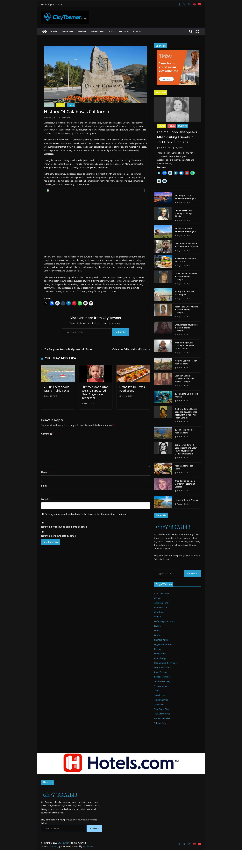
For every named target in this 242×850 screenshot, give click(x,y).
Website (45, 499)
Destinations (97, 31)
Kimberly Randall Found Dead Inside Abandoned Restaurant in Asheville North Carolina (186, 413)
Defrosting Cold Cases (164, 621)
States (122, 31)
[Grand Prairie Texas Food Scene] (133, 366)
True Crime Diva (161, 709)
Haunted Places (161, 639)
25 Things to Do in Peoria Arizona (186, 395)
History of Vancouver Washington (184, 293)
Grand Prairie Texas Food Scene (132, 388)
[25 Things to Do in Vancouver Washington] (163, 199)
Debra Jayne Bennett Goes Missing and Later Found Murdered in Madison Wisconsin (186, 449)
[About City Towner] (172, 521)
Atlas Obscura (160, 607)
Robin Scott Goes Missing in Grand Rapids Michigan (186, 309)
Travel (53, 31)
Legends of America (163, 644)
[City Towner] (44, 31)
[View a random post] (197, 31)
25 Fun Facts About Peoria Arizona (183, 431)
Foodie (157, 635)
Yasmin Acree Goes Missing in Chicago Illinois (184, 213)
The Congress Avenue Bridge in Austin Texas (68, 349)
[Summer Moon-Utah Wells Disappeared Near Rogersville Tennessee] (95, 366)
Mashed (157, 649)
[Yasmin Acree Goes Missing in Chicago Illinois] (163, 215)
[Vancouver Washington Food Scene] (163, 262)
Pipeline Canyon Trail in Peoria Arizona (186, 362)
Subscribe (121, 332)
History (82, 31)
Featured (60, 105)
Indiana (171, 126)
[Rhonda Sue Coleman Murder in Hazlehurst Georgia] (163, 486)
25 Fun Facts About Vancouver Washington (185, 230)
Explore (157, 626)
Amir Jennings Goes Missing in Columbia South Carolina (184, 345)
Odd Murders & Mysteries (166, 663)
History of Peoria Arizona (186, 500)
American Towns (161, 602)
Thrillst (157, 690)
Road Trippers (160, 672)
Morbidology (160, 658)
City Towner (65, 117)
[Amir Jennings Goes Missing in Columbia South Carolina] (163, 348)
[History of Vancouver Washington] (163, 295)
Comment (47, 433)
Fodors (157, 630)
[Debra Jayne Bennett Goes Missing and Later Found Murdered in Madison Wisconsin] (163, 451)
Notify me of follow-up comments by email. (64, 526)
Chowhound (159, 612)
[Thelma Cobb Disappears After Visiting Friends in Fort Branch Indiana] (177, 109)
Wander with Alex (162, 718)
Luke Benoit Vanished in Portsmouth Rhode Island (187, 245)
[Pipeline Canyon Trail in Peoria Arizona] (163, 364)
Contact (137, 31)
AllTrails (157, 598)
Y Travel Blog (160, 723)
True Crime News (162, 713)
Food (111, 31)
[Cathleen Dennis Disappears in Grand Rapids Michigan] (163, 381)
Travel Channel (161, 700)
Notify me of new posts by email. (58, 535)
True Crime (67, 31)
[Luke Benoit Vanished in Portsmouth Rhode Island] (163, 247)
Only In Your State (162, 667)
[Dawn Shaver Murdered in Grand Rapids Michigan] (163, 278)
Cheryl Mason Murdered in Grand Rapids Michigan (186, 327)
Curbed (157, 616)
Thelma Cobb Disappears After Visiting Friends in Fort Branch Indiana (177, 137)
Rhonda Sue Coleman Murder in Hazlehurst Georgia (185, 484)
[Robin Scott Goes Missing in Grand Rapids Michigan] (163, 312)
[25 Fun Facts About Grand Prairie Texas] (58, 366)
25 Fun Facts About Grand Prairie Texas (56, 388)
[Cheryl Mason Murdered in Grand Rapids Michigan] (163, 330)
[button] (127, 31)
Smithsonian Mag (162, 681)
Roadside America (162, 676)
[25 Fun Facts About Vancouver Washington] (163, 232)
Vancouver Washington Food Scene (185, 260)
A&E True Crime (161, 593)
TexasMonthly (160, 686)
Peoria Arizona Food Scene (184, 467)
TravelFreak (159, 695)
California (49, 105)
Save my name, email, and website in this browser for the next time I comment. (86, 514)
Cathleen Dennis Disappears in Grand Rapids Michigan (184, 378)
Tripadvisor (159, 704)
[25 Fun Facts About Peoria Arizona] (163, 433)
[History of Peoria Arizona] (163, 502)
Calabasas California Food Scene (129, 349)
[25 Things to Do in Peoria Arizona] (163, 397)
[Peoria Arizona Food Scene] (163, 469)
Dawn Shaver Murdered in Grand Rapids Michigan (186, 276)
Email (45, 485)
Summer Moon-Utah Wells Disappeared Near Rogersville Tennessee (95, 392)
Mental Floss (160, 653)
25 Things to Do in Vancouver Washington (185, 197)
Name (45, 472)
